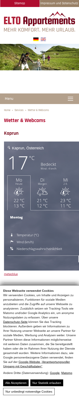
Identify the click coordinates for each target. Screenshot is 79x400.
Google (55, 373)
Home (7, 110)
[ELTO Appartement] (39, 31)
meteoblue (11, 274)
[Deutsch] (36, 40)
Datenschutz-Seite (15, 322)
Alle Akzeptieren (16, 383)
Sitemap (19, 3)
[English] (43, 40)
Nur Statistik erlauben (46, 383)
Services (19, 110)
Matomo (66, 373)
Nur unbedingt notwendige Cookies (28, 391)
